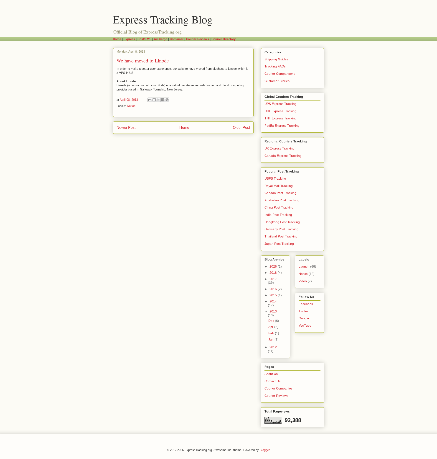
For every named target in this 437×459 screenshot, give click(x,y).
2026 (273, 266)
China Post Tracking (278, 207)
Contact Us (272, 381)
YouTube (305, 325)
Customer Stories (277, 81)
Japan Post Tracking (279, 243)
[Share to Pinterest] (167, 100)
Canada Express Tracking (283, 155)
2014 (273, 301)
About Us (271, 374)
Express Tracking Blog (163, 19)
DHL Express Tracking (280, 111)
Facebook (306, 304)
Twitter (303, 311)
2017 (273, 279)
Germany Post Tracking (281, 229)
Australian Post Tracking (281, 200)
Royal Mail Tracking (278, 186)
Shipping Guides (276, 59)
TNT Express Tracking (280, 118)
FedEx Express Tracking (282, 125)
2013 (273, 311)
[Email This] (149, 100)
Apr (271, 327)
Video (303, 281)
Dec (271, 320)
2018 (273, 272)
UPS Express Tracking (280, 104)
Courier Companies (278, 388)
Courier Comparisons (279, 73)
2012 (273, 347)
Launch (304, 266)
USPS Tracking (275, 178)
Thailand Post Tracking (280, 236)
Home (184, 127)
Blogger (264, 450)
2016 (273, 289)
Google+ (305, 318)
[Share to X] (158, 100)
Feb (271, 333)
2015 (273, 295)
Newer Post (126, 127)
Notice (131, 106)
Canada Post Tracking (280, 193)
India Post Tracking (278, 215)
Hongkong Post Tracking (282, 222)
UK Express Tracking (279, 148)
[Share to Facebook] (162, 100)
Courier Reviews (276, 395)
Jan (271, 339)
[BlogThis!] (154, 100)
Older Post (241, 127)
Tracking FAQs (275, 66)
